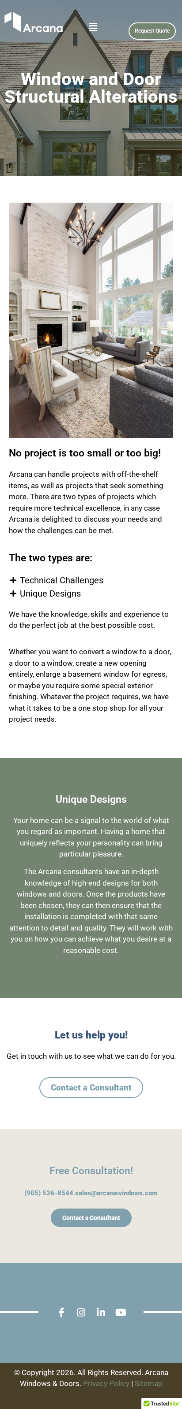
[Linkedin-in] (101, 1312)
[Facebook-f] (61, 1312)
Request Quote (152, 31)
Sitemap (149, 1383)
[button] (79, 27)
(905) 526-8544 (48, 1193)
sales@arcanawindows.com (116, 1193)
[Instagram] (81, 1312)
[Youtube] (121, 1312)
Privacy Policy (106, 1383)
